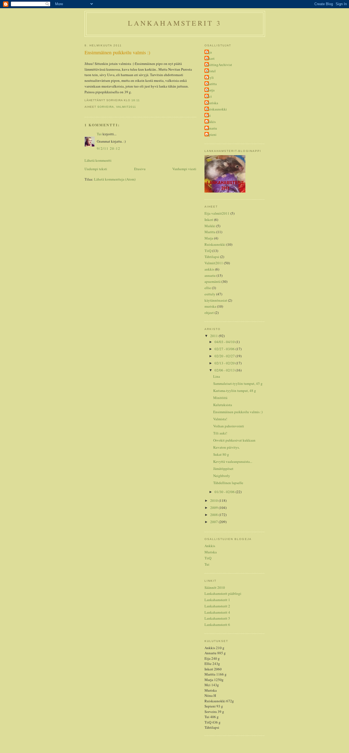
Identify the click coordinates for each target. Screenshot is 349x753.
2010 (214, 500)
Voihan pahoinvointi (228, 426)
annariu (211, 128)
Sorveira (105, 106)
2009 (214, 507)
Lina (216, 376)
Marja (210, 90)
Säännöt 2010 (214, 587)
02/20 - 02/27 (225, 355)
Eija (209, 52)
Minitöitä (220, 397)
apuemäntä (212, 281)
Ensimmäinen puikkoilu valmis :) (117, 52)
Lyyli (210, 77)
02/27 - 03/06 (225, 348)
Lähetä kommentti (98, 160)
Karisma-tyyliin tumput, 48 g (234, 390)
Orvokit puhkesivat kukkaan (234, 440)
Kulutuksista (222, 404)
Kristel (211, 70)
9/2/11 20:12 (109, 148)
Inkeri (210, 58)
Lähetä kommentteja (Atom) (115, 179)
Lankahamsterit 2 (217, 606)
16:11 (135, 100)
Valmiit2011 (126, 106)
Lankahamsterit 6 (217, 624)
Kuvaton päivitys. (226, 447)
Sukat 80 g (221, 454)
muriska (210, 306)
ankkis (211, 121)
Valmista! (220, 418)
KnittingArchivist (219, 64)
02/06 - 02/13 (225, 370)
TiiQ (207, 250)
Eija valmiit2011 (217, 213)
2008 (214, 514)
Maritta (211, 83)
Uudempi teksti (96, 168)
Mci (209, 96)
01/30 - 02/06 (225, 491)
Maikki (209, 225)
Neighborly (221, 475)
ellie (207, 287)
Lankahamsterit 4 (217, 612)
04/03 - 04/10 (225, 341)
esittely (209, 294)
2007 (214, 521)
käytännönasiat (215, 300)
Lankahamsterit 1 (217, 599)
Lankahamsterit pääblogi (222, 593)
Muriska (212, 102)
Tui (99, 133)
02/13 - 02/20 (225, 363)
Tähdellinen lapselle (228, 482)
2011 (214, 335)
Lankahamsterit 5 (217, 618)
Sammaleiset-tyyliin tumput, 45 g (238, 383)
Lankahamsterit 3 (174, 23)
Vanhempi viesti (184, 168)
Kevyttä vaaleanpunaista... (232, 461)
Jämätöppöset (223, 468)
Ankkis (209, 545)
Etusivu (140, 168)
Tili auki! (220, 433)
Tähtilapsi (211, 256)
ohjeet (209, 312)
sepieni (211, 134)
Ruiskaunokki (216, 109)
